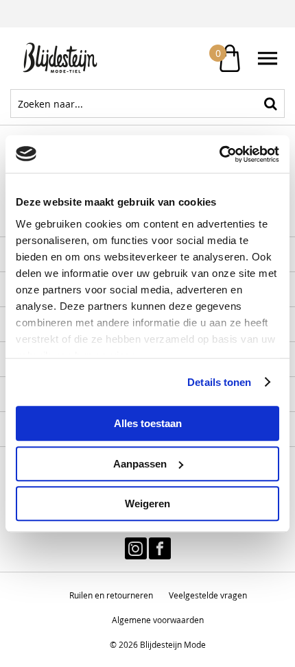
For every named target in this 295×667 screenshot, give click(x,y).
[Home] (79, 58)
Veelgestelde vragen (208, 595)
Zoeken (270, 103)
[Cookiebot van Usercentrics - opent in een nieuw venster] (219, 154)
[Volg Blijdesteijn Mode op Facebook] (160, 548)
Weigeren (147, 503)
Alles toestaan (148, 423)
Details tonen (219, 382)
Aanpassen (140, 464)
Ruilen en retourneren (111, 595)
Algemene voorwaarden (158, 619)
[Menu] (267, 58)
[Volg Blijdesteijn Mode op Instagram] (136, 548)
